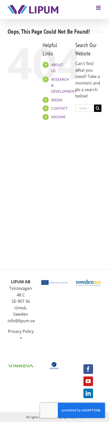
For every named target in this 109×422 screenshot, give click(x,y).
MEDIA (56, 99)
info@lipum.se (21, 321)
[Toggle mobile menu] (98, 7)
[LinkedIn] (88, 393)
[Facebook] (88, 369)
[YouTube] (88, 381)
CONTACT (59, 108)
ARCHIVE (58, 116)
